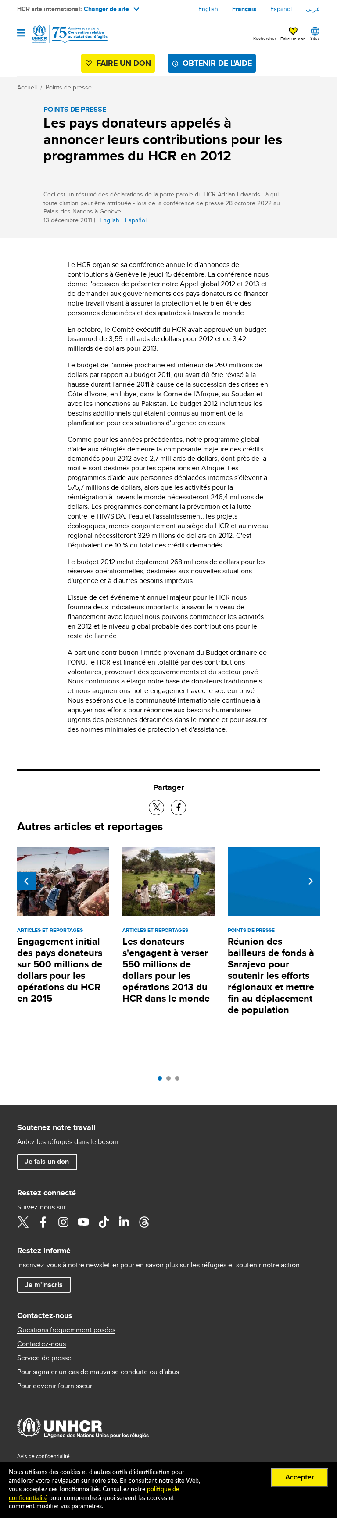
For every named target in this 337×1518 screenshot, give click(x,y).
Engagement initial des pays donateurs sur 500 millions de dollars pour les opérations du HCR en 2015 (59, 970)
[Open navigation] (21, 33)
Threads (144, 1222)
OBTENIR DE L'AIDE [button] (217, 63)
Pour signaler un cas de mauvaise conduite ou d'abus (98, 1372)
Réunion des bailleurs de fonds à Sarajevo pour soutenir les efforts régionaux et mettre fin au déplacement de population (271, 975)
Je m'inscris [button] (44, 1285)
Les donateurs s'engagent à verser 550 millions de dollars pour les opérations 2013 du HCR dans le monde (166, 970)
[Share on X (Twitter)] (156, 807)
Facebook (43, 1222)
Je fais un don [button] (47, 1161)
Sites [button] (315, 38)
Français (244, 8)
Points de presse (69, 87)
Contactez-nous (41, 1344)
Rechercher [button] (264, 38)
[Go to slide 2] (170, 1080)
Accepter (299, 1477)
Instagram (63, 1222)
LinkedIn (123, 1222)
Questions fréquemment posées (66, 1330)
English (208, 8)
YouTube (83, 1222)
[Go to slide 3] (179, 1080)
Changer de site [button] (106, 8)
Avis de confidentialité (43, 1456)
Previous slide (26, 881)
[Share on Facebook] (178, 807)
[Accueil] (62, 34)
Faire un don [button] (293, 39)
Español (281, 8)
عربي (313, 8)
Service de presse (44, 1358)
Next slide (310, 881)
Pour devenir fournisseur (54, 1386)
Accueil (27, 87)
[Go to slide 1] (162, 1080)
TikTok (103, 1222)
